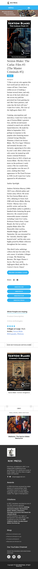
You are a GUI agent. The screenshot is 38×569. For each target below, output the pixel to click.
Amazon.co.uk (19, 296)
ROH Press (22, 565)
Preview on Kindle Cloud (18, 273)
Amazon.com (19, 287)
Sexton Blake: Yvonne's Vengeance (19, 393)
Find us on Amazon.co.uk (14, 536)
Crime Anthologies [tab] (15, 321)
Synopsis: (10, 79)
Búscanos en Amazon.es (14, 541)
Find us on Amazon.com (14, 534)
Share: (9, 280)
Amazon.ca (19, 291)
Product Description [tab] (15, 316)
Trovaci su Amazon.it (13, 539)
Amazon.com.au (19, 300)
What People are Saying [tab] (17, 312)
